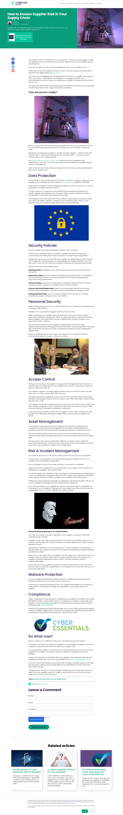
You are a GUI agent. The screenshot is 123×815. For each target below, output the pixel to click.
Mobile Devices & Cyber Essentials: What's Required (27, 770)
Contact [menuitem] (98, 3)
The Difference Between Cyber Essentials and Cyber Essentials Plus (94, 772)
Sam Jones (22, 22)
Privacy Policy (71, 803)
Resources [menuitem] (78, 3)
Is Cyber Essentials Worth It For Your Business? (61, 770)
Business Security (40, 679)
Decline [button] (92, 811)
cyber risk (56, 73)
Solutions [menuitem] (70, 3)
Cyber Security (51, 679)
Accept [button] (84, 811)
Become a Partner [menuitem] (88, 3)
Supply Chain (61, 679)
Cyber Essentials (46, 605)
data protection (68, 182)
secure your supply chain (80, 659)
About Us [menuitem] (62, 3)
